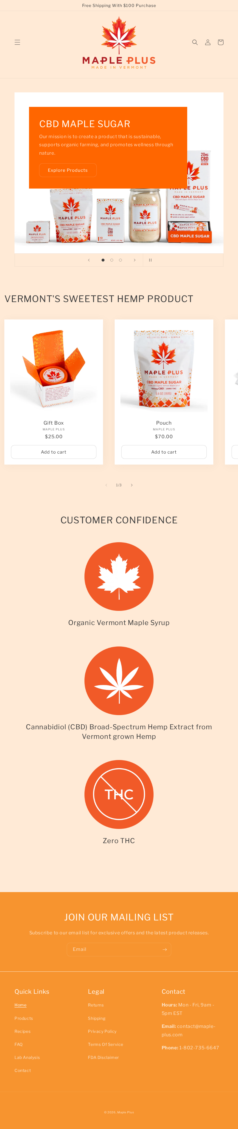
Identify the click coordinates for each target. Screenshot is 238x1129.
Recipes (22, 1031)
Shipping (96, 1018)
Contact (23, 1070)
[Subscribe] (164, 949)
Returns (96, 1004)
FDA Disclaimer (103, 1057)
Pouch (164, 423)
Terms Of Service (105, 1044)
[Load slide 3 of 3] (120, 260)
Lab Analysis (27, 1057)
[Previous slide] (88, 260)
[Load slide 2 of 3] (111, 260)
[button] (17, 42)
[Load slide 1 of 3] (103, 260)
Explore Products (68, 170)
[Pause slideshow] (149, 260)
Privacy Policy (102, 1031)
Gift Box (54, 423)
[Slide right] (131, 485)
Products (24, 1018)
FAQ (19, 1044)
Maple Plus (125, 1112)
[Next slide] (134, 260)
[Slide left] (106, 485)
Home (20, 1004)
